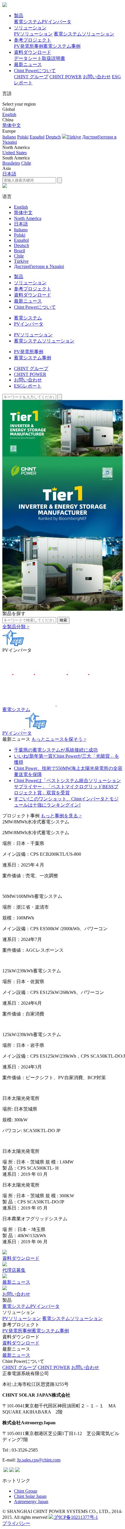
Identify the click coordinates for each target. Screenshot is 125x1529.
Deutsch (53, 136)
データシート (28, 58)
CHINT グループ (31, 76)
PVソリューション (33, 33)
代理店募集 (14, 1270)
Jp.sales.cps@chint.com (38, 1459)
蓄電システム (28, 21)
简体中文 (11, 125)
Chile (26, 163)
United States (14, 152)
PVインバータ (56, 21)
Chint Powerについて (35, 70)
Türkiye (74, 136)
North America (27, 218)
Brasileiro (11, 163)
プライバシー (16, 1523)
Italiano (9, 136)
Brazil (19, 250)
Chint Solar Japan (30, 1496)
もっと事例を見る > (61, 815)
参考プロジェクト (32, 40)
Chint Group (25, 1491)
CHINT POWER (65, 76)
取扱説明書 (53, 58)
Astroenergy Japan (31, 1501)
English (9, 114)
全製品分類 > (15, 626)
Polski (22, 136)
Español (37, 136)
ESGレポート (28, 385)
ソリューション (30, 27)
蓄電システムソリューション (84, 33)
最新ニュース (28, 64)
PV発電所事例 (28, 46)
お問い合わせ (97, 76)
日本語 (9, 173)
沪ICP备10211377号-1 (75, 1517)
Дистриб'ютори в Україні (39, 266)
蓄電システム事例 (62, 46)
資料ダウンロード (32, 52)
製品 (18, 15)
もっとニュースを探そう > (58, 739)
